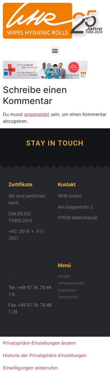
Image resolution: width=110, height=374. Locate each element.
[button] (55, 50)
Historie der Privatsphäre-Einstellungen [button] (44, 355)
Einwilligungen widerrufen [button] (30, 368)
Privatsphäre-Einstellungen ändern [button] (39, 343)
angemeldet (36, 114)
